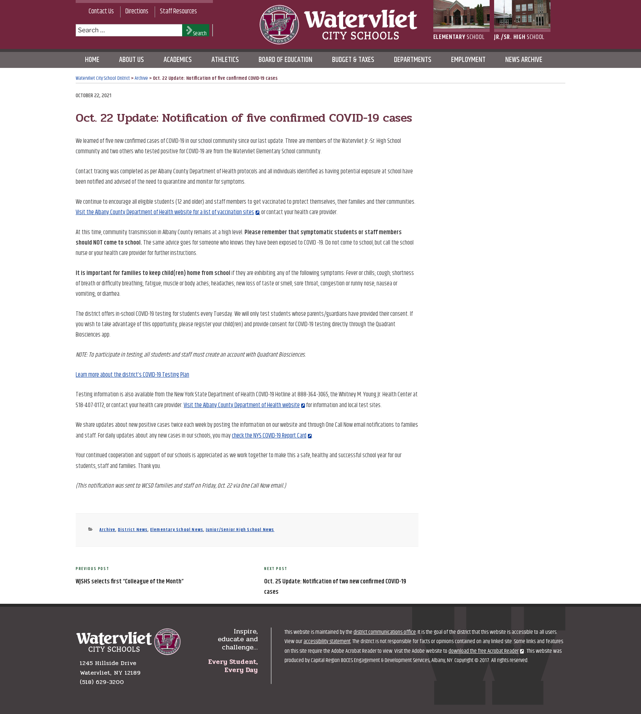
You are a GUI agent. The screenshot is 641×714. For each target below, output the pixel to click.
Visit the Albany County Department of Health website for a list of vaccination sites (165, 212)
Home (92, 60)
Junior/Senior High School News (240, 529)
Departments (412, 60)
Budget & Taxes (353, 60)
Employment (468, 60)
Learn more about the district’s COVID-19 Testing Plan (132, 375)
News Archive (523, 60)
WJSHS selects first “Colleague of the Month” (130, 581)
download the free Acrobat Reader (483, 651)
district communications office (385, 632)
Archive (107, 529)
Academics (178, 60)
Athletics (225, 60)
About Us (131, 60)
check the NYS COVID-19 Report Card (269, 435)
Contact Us (101, 11)
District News (133, 529)
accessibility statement (327, 641)
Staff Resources (178, 11)
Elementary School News (176, 529)
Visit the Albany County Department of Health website (242, 405)
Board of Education (285, 60)
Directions (136, 11)
